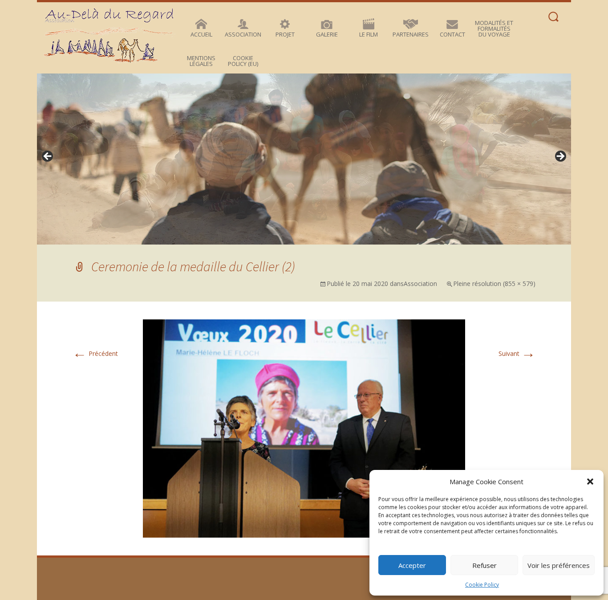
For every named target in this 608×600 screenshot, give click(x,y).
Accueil (201, 34)
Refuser (484, 565)
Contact (452, 34)
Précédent (95, 353)
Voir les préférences (558, 565)
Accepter (412, 565)
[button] (590, 481)
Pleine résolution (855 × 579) (494, 283)
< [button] (48, 156)
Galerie (327, 34)
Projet (285, 34)
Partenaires (411, 34)
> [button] (560, 156)
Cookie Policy (482, 584)
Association (243, 34)
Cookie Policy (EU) (243, 61)
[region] (304, 159)
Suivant (517, 353)
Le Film (368, 34)
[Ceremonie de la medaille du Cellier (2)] (304, 428)
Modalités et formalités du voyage (494, 28)
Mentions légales (201, 61)
